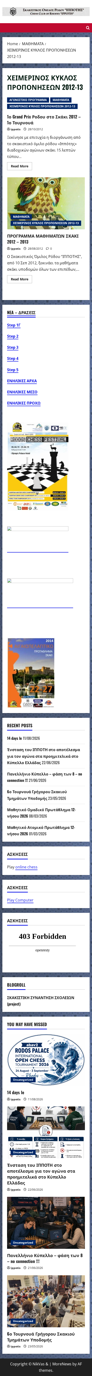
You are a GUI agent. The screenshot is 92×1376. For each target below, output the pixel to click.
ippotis (16, 129)
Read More (21, 167)
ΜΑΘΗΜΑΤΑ (61, 100)
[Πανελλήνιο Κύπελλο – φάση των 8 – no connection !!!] (46, 1223)
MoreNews (61, 1364)
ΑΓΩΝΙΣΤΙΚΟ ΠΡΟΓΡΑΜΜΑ (28, 100)
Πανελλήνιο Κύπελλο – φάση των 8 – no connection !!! (45, 1258)
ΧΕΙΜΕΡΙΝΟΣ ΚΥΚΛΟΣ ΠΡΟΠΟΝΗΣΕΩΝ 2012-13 (42, 106)
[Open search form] (88, 27)
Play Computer (20, 900)
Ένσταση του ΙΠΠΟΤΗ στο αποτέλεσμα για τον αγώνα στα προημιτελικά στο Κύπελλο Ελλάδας (43, 756)
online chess (26, 867)
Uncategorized (23, 1080)
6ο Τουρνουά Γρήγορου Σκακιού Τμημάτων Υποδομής (41, 1337)
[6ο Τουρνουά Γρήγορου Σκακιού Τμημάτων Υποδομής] (46, 1301)
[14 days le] (46, 1060)
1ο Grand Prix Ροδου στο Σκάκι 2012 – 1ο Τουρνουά (44, 119)
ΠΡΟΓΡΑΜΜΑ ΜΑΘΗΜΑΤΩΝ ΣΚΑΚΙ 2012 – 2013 (46, 203)
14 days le (14, 738)
